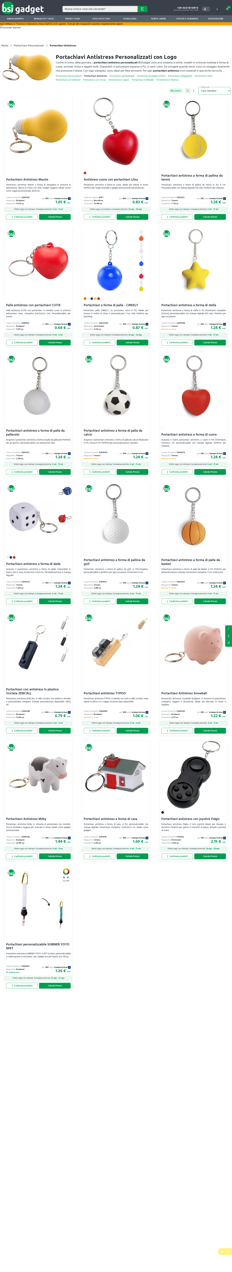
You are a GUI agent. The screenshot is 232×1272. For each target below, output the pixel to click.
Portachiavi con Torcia (94, 80)
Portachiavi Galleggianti (180, 76)
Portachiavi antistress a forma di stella (188, 305)
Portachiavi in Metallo (143, 80)
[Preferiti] (68, 102)
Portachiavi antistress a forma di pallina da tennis (192, 177)
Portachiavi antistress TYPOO (105, 693)
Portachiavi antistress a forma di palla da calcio (113, 432)
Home (4, 45)
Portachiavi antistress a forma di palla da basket (190, 562)
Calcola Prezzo (55, 217)
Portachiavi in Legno (118, 80)
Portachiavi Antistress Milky (26, 819)
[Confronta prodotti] (22, 217)
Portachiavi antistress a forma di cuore (189, 434)
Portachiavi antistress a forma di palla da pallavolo (35, 432)
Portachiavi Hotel (203, 76)
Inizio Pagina (228, 643)
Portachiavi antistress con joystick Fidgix (190, 819)
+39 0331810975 (187, 7)
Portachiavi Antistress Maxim (27, 179)
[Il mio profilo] (217, 9)
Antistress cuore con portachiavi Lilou (111, 179)
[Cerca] (142, 9)
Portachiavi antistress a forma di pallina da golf (114, 562)
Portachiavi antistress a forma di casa (110, 819)
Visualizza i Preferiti (228, 628)
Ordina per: (205, 87)
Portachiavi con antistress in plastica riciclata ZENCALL (32, 691)
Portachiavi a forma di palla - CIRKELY (111, 305)
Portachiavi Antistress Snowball (184, 693)
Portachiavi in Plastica (167, 80)
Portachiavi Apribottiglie (122, 76)
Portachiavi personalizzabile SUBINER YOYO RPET (37, 946)
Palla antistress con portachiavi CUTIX (33, 305)
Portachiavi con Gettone (68, 80)
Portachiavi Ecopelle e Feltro (151, 76)
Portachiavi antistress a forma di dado (33, 564)
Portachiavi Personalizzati (29, 45)
